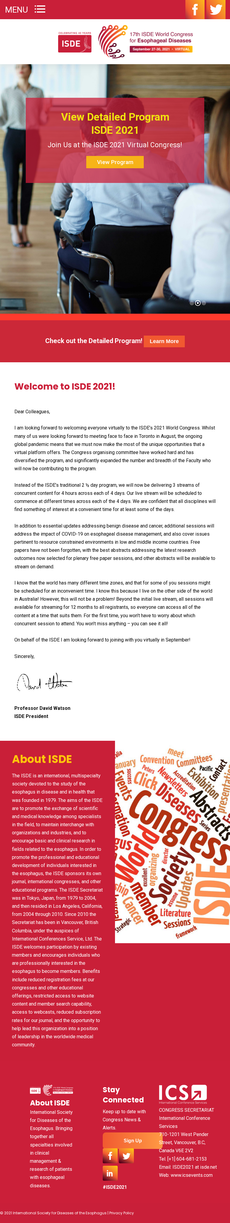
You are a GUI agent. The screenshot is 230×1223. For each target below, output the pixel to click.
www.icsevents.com (192, 1175)
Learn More (164, 341)
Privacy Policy (121, 1213)
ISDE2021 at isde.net (194, 1167)
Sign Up (133, 1140)
